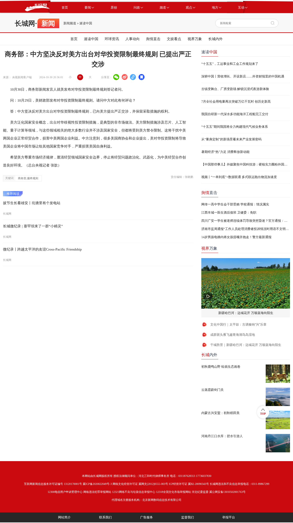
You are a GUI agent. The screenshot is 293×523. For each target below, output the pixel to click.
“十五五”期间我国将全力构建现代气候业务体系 (234, 126)
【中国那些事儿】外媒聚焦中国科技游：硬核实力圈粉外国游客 (245, 164)
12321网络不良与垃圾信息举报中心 (133, 491)
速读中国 (85, 23)
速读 (209, 52)
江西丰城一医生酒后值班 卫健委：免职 (228, 212)
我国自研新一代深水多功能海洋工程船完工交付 (234, 114)
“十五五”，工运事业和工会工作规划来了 (229, 63)
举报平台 (228, 517)
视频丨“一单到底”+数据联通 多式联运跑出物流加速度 (239, 177)
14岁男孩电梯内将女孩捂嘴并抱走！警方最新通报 (236, 237)
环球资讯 (112, 39)
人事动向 (132, 39)
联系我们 (105, 517)
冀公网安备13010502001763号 (227, 491)
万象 (209, 248)
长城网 (25, 23)
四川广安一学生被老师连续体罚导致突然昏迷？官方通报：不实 (245, 220)
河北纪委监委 (200, 491)
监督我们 (187, 517)
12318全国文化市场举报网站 (173, 491)
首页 (74, 39)
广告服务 (146, 517)
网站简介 (64, 517)
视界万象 (195, 39)
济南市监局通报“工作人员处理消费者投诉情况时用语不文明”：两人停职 (245, 229)
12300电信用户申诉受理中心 (65, 491)
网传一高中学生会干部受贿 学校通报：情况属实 (235, 204)
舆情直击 (153, 39)
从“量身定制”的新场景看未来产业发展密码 (231, 139)
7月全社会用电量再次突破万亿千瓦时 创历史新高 (236, 101)
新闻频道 (69, 23)
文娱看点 (174, 39)
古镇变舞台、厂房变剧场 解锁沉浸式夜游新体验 (235, 89)
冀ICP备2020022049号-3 (97, 483)
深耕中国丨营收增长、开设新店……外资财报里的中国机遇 (242, 76)
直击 (209, 192)
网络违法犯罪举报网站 (97, 491)
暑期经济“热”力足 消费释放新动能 (225, 152)
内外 (209, 355)
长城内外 (215, 39)
